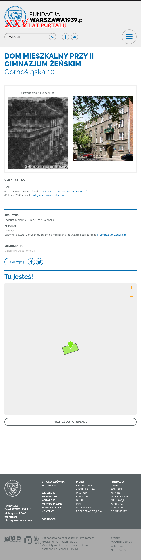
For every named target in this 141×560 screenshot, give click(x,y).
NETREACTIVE (119, 550)
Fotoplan (49, 485)
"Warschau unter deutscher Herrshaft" (64, 191)
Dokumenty (119, 511)
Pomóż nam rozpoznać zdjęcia (89, 509)
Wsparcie (117, 493)
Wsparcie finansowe (49, 494)
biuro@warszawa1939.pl (19, 520)
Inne (79, 504)
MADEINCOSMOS (121, 541)
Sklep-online (119, 496)
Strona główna (53, 481)
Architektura (85, 489)
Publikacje (118, 500)
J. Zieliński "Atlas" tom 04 (19, 250)
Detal (80, 500)
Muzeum (81, 493)
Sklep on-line (51, 507)
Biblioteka (83, 496)
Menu (80, 481)
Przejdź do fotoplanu (70, 422)
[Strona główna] (43, 17)
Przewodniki (84, 485)
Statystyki (117, 507)
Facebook (65, 35)
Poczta (74, 35)
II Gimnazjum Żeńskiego (111, 234)
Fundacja (117, 481)
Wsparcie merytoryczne (52, 502)
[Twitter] (39, 262)
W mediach (118, 504)
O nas (114, 485)
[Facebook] (31, 262)
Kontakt (48, 511)
